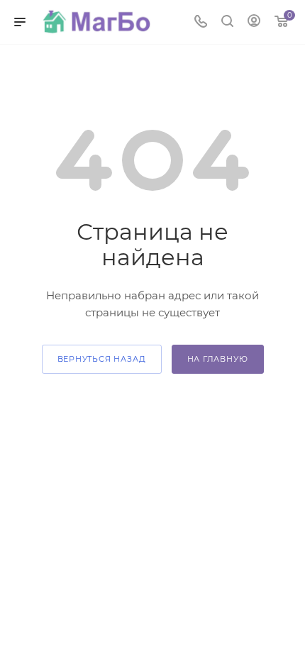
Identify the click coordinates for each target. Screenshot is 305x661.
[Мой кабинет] (254, 22)
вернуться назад (101, 359)
